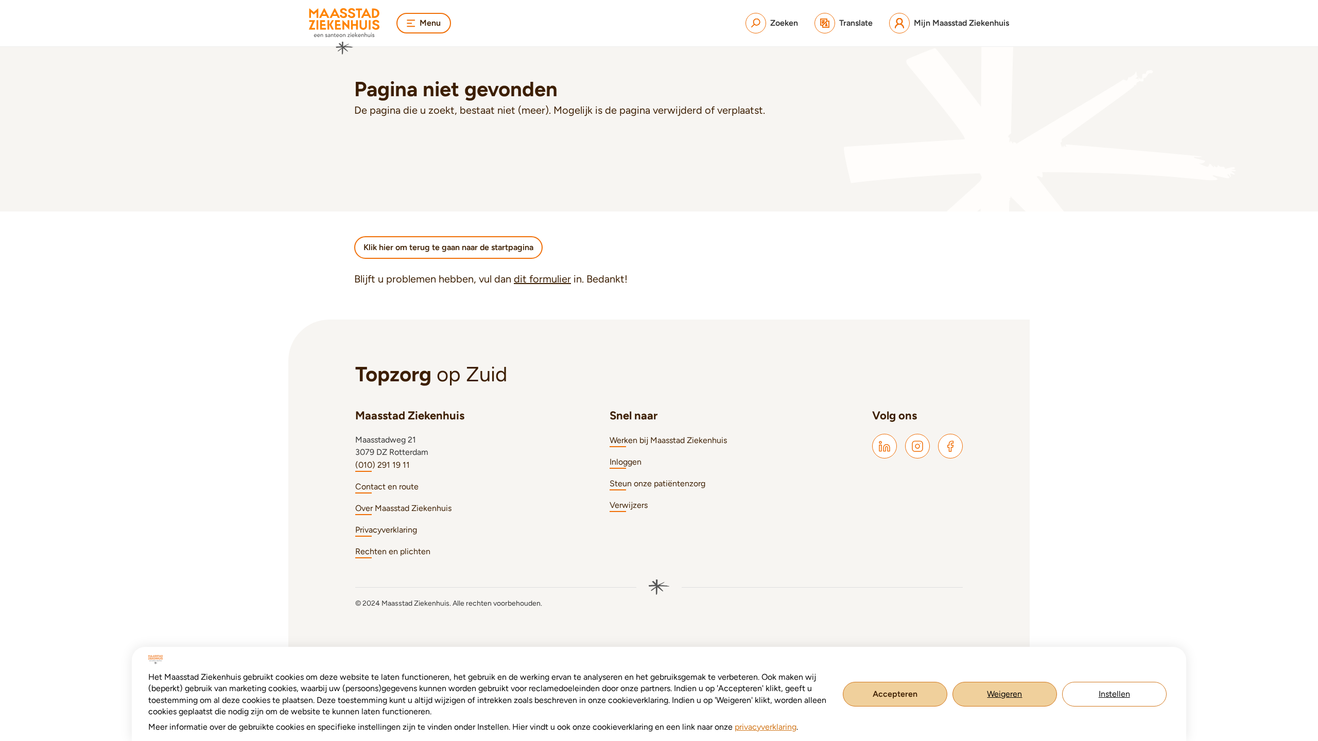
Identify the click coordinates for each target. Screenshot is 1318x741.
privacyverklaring (765, 727)
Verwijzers (629, 505)
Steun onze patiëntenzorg (657, 483)
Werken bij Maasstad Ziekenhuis (668, 440)
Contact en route (387, 486)
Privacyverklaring (386, 530)
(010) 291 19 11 (382, 465)
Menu (430, 23)
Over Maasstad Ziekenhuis (403, 508)
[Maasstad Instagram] (917, 446)
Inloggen (625, 462)
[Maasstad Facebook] (950, 446)
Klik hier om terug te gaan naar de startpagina (448, 247)
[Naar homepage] (344, 31)
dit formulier (542, 279)
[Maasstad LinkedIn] (884, 446)
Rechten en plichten (392, 551)
